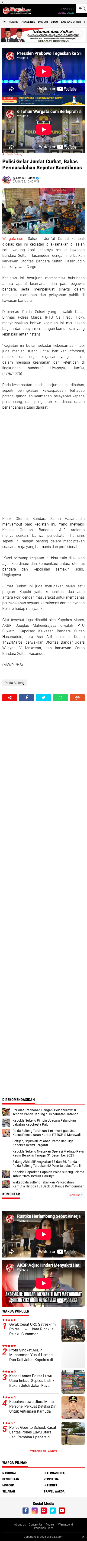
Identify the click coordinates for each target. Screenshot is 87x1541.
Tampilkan (75, 1195)
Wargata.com (13, 238)
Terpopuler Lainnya (43, 1451)
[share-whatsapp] (60, 697)
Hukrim (14, 21)
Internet (51, 1485)
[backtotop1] (83, 1536)
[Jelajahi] (81, 8)
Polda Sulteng (14, 154)
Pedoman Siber (43, 1528)
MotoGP (8, 1485)
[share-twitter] (43, 697)
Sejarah (8, 1491)
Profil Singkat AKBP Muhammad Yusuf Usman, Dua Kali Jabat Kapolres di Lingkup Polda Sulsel (31, 1357)
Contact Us (35, 1524)
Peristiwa (51, 1479)
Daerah (43, 21)
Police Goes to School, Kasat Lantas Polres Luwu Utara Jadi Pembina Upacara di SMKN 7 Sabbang (32, 1434)
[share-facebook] (26, 697)
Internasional (55, 1473)
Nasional (9, 1473)
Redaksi (50, 1524)
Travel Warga (54, 1491)
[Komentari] (77, 697)
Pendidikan (10, 1479)
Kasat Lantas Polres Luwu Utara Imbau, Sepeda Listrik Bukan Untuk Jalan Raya (31, 1381)
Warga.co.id (65, 1524)
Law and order (71, 21)
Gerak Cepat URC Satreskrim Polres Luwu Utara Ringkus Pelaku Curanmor (32, 1329)
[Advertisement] (43, 463)
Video (54, 21)
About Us (20, 1524)
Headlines (28, 21)
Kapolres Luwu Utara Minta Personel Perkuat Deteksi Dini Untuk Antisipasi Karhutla (33, 1406)
